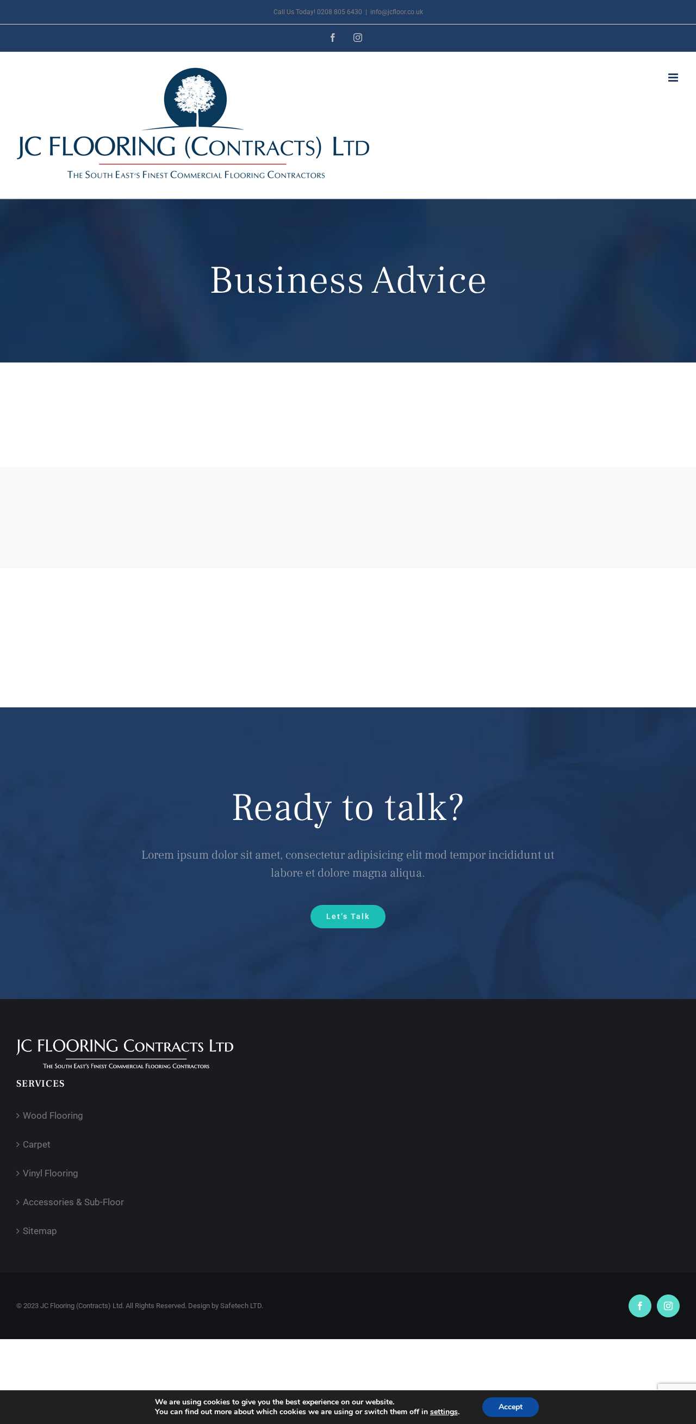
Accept (511, 1407)
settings (444, 1412)
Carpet (37, 1144)
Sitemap (40, 1230)
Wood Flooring (53, 1115)
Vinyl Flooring (50, 1173)
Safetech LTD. (241, 1306)
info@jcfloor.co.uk (396, 12)
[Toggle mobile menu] (674, 77)
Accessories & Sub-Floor (73, 1202)
